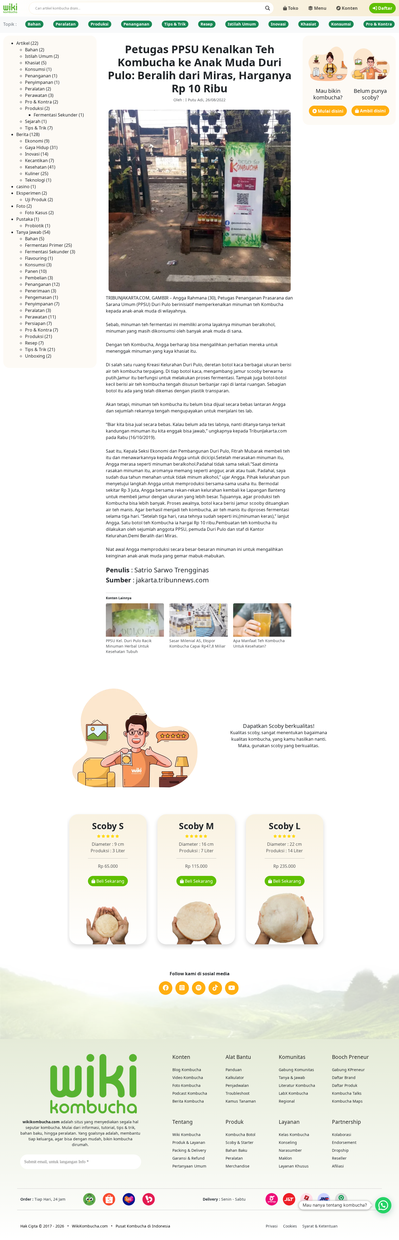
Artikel (23, 43)
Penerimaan (37, 291)
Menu (320, 8)
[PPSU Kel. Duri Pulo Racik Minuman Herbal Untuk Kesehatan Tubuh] (135, 620)
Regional (287, 1101)
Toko (292, 8)
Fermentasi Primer (44, 245)
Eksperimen (28, 193)
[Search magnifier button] (267, 8)
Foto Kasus (36, 213)
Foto (21, 206)
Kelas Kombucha (294, 1134)
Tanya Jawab (29, 232)
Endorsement (344, 1142)
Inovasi (278, 24)
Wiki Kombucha (186, 1134)
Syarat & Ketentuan (320, 1226)
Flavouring (36, 258)
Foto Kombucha (186, 1085)
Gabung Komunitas (296, 1069)
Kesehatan (36, 167)
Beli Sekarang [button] (109, 881)
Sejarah (32, 121)
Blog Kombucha (186, 1069)
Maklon (285, 1158)
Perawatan (36, 95)
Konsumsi (341, 24)
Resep (207, 24)
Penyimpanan (39, 82)
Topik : (10, 24)
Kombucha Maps (347, 1101)
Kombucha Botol (240, 1134)
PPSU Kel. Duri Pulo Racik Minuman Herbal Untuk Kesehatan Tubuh (128, 646)
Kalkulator (235, 1077)
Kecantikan (36, 160)
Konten (349, 8)
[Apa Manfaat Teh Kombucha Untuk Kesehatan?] (262, 620)
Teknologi (35, 180)
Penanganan (136, 24)
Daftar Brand (344, 1077)
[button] (383, 1205)
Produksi (100, 24)
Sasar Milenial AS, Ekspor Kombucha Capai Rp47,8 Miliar (197, 643)
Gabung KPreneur (348, 1069)
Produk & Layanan (188, 1142)
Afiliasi (338, 1166)
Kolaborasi (341, 1134)
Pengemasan (38, 297)
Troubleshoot (237, 1093)
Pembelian (36, 278)
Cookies (290, 1226)
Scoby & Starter (240, 1142)
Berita (22, 134)
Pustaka (24, 219)
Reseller (339, 1158)
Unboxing (35, 356)
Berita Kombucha (188, 1101)
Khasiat (308, 24)
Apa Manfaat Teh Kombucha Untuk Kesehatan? (259, 643)
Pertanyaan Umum (189, 1166)
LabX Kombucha (293, 1093)
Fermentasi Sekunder (56, 115)
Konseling (288, 1142)
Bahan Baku (236, 1150)
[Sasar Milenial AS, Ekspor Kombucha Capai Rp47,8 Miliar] (198, 620)
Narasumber (290, 1150)
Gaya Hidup (37, 147)
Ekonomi (34, 141)
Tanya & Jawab (292, 1077)
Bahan (34, 24)
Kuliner (32, 173)
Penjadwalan (237, 1085)
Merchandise (237, 1166)
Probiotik (34, 226)
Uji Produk (36, 200)
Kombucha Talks (347, 1093)
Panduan (234, 1069)
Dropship (340, 1150)
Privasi (272, 1226)
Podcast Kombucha (189, 1093)
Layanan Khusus (294, 1166)
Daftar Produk (344, 1085)
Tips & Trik (175, 24)
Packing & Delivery (189, 1150)
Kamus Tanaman (241, 1101)
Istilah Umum (242, 24)
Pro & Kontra (379, 24)
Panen (31, 271)
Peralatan (66, 24)
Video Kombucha (187, 1077)
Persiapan (35, 323)
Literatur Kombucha (297, 1085)
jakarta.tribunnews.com (172, 579)
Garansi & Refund (188, 1158)
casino (23, 187)
